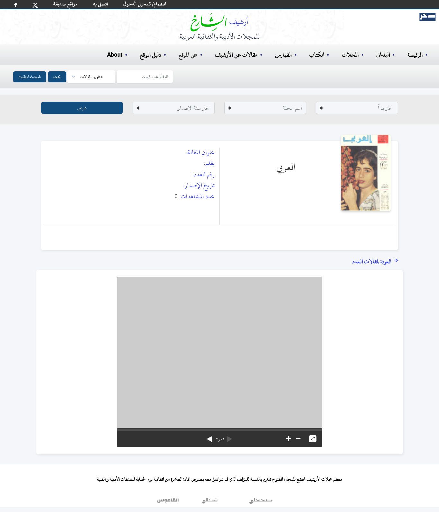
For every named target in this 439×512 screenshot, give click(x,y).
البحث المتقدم (30, 76)
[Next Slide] (209, 436)
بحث (57, 76)
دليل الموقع (150, 54)
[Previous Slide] (229, 436)
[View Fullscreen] (313, 439)
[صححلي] (261, 502)
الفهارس (283, 54)
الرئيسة (415, 54)
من (219, 439)
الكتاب (316, 54)
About (114, 55)
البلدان (383, 54)
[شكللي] (209, 502)
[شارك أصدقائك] (16, 5)
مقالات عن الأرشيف (236, 54)
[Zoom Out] (298, 439)
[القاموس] (168, 502)
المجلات (350, 54)
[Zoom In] (288, 439)
